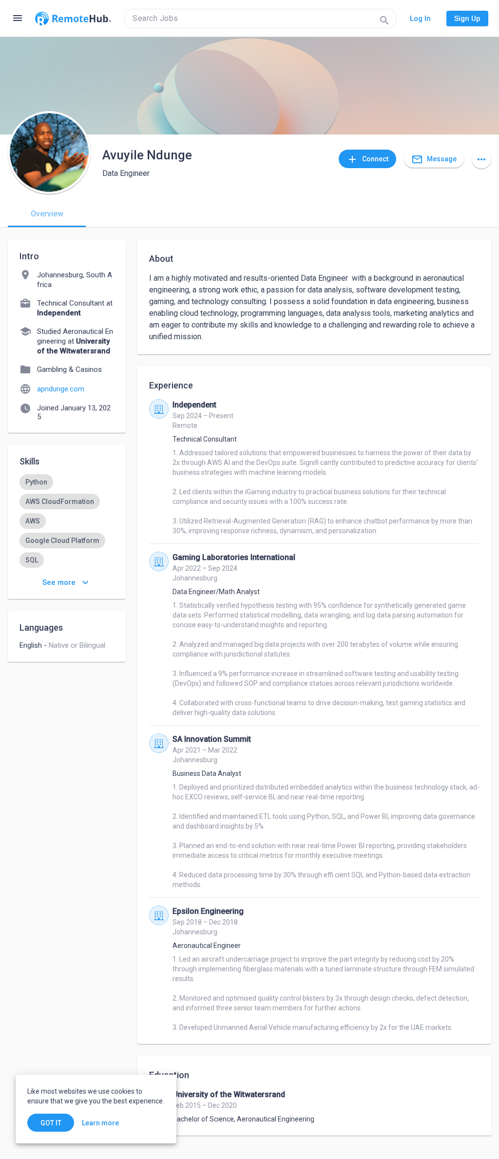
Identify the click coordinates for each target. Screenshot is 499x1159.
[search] (260, 18)
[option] (36, 482)
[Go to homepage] (73, 18)
